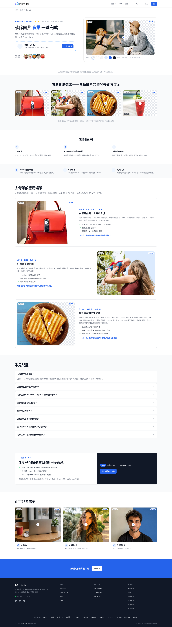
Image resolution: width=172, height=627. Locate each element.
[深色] (114, 57)
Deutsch (93, 617)
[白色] (97, 57)
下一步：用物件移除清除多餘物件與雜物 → (95, 235)
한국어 (119, 617)
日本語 (52, 617)
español (101, 617)
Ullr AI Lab (23, 624)
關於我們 (131, 588)
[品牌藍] (110, 57)
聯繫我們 (131, 596)
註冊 (154, 4)
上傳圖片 (97, 568)
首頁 (16, 10)
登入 (146, 4)
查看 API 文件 (109, 471)
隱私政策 (131, 600)
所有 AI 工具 (64, 592)
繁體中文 (69, 617)
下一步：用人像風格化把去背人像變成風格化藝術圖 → (99, 338)
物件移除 (97, 596)
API (120, 4)
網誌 (129, 592)
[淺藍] (106, 57)
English (44, 617)
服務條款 (79, 72)
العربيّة (135, 617)
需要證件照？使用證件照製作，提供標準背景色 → (35, 286)
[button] (45, 46)
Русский (127, 617)
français (77, 617)
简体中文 (60, 617)
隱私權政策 (87, 72)
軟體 (112, 4)
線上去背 (63, 588)
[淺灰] (101, 57)
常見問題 (131, 608)
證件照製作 (98, 588)
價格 (126, 4)
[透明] (93, 57)
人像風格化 (98, 592)
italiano (85, 617)
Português (110, 617)
